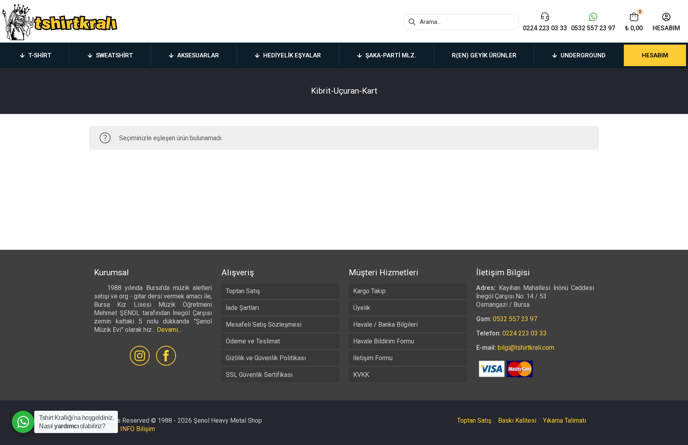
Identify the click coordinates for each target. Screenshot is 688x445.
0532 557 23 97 (515, 319)
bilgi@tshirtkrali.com (526, 347)
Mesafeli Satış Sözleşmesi (263, 324)
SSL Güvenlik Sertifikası (259, 374)
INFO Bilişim (137, 429)
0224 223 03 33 (524, 333)
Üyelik (361, 308)
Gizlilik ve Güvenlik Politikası (266, 358)
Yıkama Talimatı (564, 420)
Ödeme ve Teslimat (253, 341)
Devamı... (169, 329)
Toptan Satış (243, 291)
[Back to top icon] (649, 428)
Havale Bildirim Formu (383, 341)
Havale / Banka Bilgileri (385, 324)
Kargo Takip (369, 291)
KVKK (361, 374)
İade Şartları (242, 308)
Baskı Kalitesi (517, 420)
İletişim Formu (373, 358)
